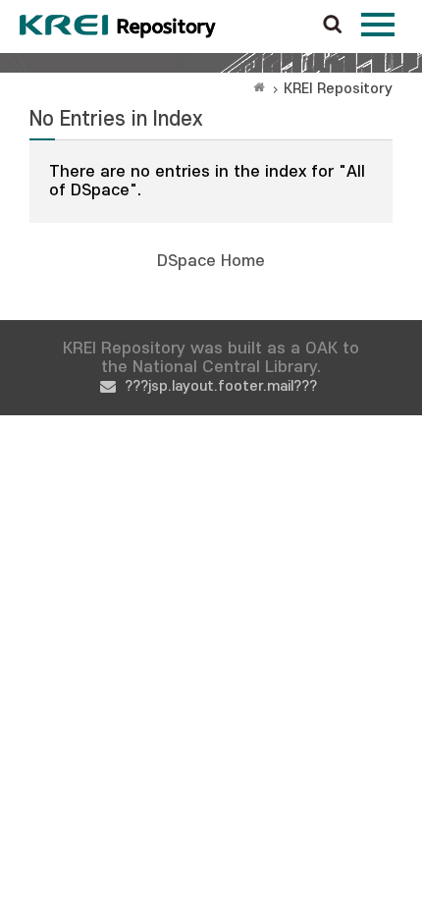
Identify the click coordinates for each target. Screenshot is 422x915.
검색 (332, 25)
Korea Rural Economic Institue (118, 26)
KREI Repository (338, 89)
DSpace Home (211, 261)
